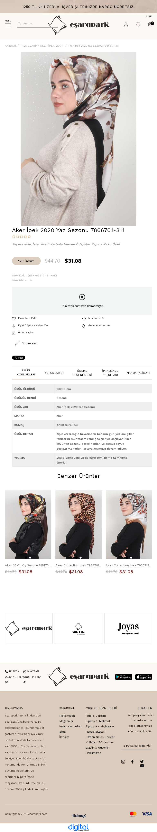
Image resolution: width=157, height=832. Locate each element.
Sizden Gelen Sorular (100, 737)
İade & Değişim (96, 715)
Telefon (12, 671)
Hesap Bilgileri (95, 731)
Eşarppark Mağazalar (100, 726)
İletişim (64, 737)
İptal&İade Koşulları (110, 372)
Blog (62, 731)
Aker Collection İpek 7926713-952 (129, 565)
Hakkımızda (67, 715)
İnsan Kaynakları (70, 726)
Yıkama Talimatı (138, 372)
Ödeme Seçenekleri (82, 372)
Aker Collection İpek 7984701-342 (78, 565)
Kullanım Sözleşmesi (100, 742)
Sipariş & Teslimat (98, 721)
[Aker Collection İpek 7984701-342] (78, 524)
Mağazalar (66, 721)
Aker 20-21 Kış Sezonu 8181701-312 (28, 565)
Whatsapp (31, 671)
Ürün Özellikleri (26, 372)
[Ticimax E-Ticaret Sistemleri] (78, 816)
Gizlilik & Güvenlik (97, 747)
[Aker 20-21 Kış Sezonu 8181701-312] (28, 524)
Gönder (146, 745)
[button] (26, 557)
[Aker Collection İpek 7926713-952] (129, 524)
